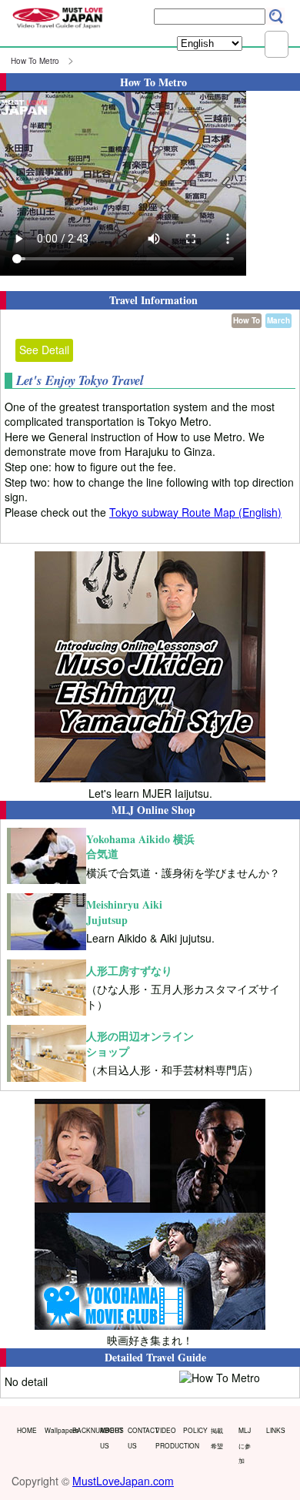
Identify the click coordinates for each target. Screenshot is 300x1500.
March (278, 320)
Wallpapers (55, 1430)
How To (246, 320)
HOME (27, 1430)
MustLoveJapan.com (123, 1480)
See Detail (44, 349)
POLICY (193, 1430)
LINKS (275, 1430)
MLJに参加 (244, 1445)
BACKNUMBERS (82, 1430)
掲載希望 (217, 1437)
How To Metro (35, 60)
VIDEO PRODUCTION (165, 1437)
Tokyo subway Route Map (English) (195, 512)
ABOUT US (110, 1437)
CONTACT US (138, 1437)
